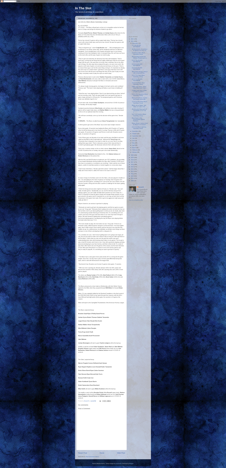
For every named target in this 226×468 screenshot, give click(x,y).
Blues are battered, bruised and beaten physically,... (139, 98)
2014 (132, 169)
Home (102, 453)
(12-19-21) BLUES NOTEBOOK (137, 68)
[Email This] (103, 401)
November (135, 131)
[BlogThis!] (105, 401)
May (133, 143)
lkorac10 (141, 187)
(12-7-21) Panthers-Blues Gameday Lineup (139, 115)
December (135, 43)
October (134, 133)
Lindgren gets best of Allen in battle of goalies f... (139, 91)
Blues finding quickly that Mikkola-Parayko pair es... (140, 57)
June (133, 140)
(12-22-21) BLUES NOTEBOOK (137, 64)
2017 (132, 162)
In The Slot (83, 8)
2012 (132, 173)
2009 (132, 180)
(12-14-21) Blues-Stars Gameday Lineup (138, 83)
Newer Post (82, 453)
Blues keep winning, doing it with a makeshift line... (139, 72)
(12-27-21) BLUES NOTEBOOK (137, 61)
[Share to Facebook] (108, 401)
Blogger (131, 463)
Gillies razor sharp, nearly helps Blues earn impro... (139, 87)
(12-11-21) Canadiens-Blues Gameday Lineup (140, 94)
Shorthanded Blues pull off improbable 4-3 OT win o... (139, 110)
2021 (132, 41)
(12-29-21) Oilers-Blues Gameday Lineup (138, 53)
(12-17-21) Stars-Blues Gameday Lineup (138, 76)
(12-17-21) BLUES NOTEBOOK (137, 79)
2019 (132, 157)
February (135, 150)
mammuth (119, 463)
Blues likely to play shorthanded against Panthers (138, 119)
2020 (132, 155)
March (134, 147)
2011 (132, 176)
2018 (132, 159)
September (135, 136)
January (134, 152)
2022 (132, 39)
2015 (132, 166)
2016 (132, 164)
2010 (132, 178)
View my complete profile (136, 200)
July (133, 138)
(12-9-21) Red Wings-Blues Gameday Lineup (139, 102)
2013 (132, 171)
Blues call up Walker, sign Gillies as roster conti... (139, 106)
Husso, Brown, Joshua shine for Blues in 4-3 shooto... (140, 124)
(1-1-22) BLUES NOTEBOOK (136, 46)
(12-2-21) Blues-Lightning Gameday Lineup (139, 127)
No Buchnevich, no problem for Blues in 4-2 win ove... (139, 49)
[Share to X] (106, 401)
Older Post (121, 453)
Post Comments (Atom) (92, 456)
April (133, 145)
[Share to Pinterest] (110, 401)
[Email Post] (100, 401)
